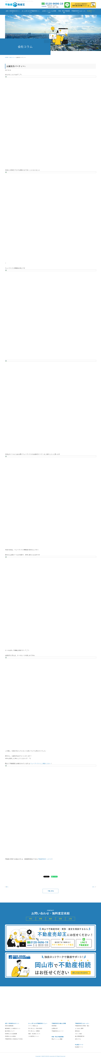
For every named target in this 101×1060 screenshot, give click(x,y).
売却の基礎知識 (9, 1025)
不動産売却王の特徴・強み (82, 1025)
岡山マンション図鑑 (57, 1039)
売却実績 (54, 1025)
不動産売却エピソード (58, 1031)
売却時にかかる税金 (10, 1036)
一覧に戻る (50, 891)
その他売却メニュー (33, 1036)
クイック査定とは (33, 1025)
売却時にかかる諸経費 (11, 1033)
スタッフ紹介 (78, 1033)
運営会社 (77, 1031)
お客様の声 (55, 1028)
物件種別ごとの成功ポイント (12, 1028)
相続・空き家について (34, 1033)
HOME (6, 57)
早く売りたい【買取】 (34, 1031)
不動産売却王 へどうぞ (45, 859)
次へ (93, 886)
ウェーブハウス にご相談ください (40, 763)
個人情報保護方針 (80, 1036)
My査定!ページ (79, 1047)
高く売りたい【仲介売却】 (35, 1028)
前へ (7, 886)
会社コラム (12, 57)
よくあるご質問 (79, 1028)
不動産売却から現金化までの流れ (14, 1039)
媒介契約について (10, 1031)
